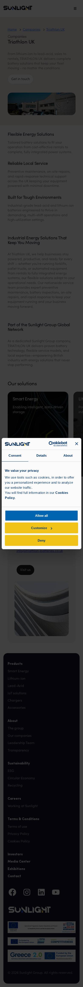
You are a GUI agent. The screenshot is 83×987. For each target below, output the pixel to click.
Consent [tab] (15, 455)
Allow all (41, 515)
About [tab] (68, 455)
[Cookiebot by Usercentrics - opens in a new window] (50, 444)
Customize (39, 528)
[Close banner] (76, 443)
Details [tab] (41, 455)
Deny (41, 540)
